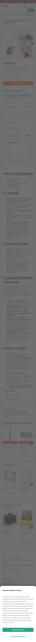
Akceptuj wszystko (18, 630)
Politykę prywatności (8, 622)
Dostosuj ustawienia (18, 636)
